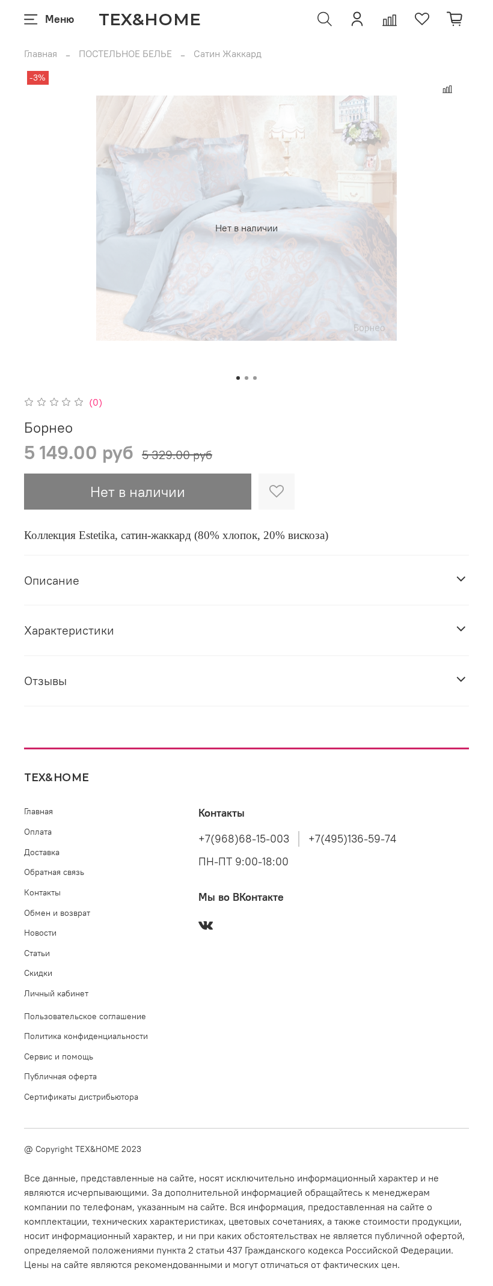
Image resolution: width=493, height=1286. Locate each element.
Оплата (38, 831)
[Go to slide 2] (246, 378)
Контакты (42, 892)
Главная (40, 53)
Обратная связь (54, 872)
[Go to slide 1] (238, 378)
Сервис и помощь (58, 1056)
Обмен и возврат (57, 912)
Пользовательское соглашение (85, 1016)
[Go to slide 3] (255, 378)
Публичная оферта (60, 1076)
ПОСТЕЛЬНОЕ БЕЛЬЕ (125, 53)
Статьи (37, 953)
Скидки (38, 973)
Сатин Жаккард (228, 53)
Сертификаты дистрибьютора (81, 1096)
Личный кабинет (56, 993)
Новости (40, 932)
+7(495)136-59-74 (352, 839)
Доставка (42, 852)
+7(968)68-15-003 (243, 839)
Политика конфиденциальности (86, 1036)
